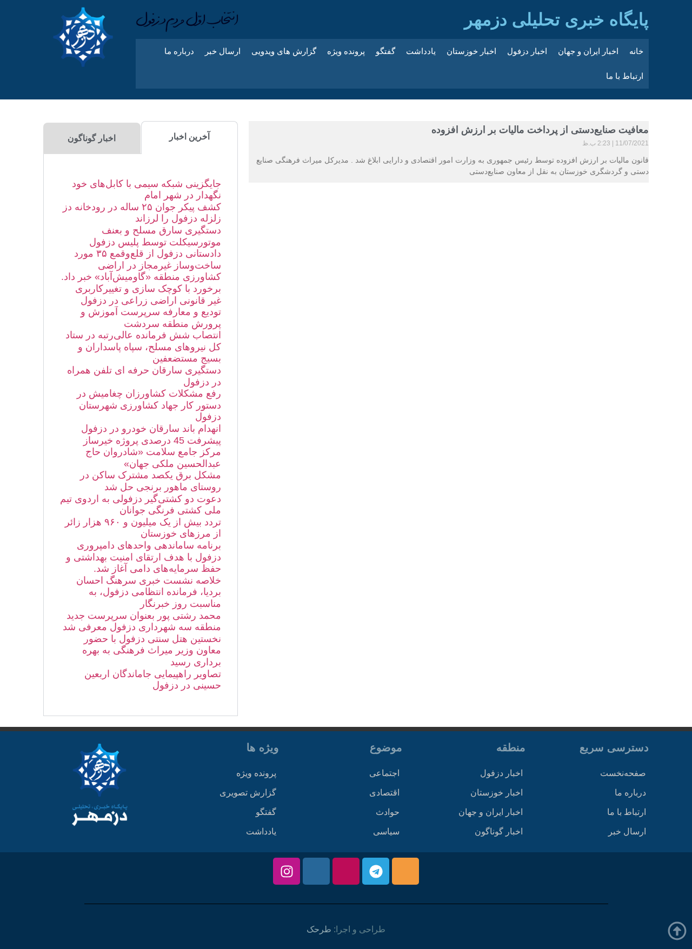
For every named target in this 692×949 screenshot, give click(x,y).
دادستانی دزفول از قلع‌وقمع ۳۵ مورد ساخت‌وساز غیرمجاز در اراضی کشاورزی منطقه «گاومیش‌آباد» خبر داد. (141, 265)
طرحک (319, 929)
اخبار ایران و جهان (588, 51)
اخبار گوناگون (499, 831)
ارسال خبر (223, 51)
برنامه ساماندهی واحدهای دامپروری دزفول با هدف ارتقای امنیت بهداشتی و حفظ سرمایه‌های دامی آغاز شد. (143, 557)
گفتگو (385, 51)
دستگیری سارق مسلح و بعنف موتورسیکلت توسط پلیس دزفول (155, 236)
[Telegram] (375, 871)
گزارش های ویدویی (283, 51)
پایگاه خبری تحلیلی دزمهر (556, 19)
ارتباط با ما (624, 76)
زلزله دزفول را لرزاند (178, 218)
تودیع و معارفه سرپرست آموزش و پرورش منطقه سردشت (151, 317)
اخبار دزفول (527, 51)
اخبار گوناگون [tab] (92, 138)
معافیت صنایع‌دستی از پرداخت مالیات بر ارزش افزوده (540, 129)
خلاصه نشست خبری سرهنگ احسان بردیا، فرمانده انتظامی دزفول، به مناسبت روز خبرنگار (148, 592)
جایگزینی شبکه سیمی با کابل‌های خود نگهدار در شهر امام (146, 189)
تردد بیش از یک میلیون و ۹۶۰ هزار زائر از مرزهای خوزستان (143, 528)
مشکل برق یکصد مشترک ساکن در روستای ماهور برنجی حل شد (150, 481)
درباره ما (179, 51)
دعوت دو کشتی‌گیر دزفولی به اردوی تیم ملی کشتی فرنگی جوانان (140, 504)
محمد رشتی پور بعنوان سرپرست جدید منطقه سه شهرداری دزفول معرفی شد (142, 621)
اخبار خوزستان (471, 51)
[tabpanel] (140, 435)
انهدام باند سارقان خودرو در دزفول (151, 428)
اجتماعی (384, 773)
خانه (636, 51)
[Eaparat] (346, 871)
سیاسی (386, 831)
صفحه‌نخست (623, 773)
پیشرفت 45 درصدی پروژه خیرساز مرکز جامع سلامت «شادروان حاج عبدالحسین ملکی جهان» (152, 452)
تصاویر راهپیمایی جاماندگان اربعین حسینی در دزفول (152, 680)
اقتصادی (384, 792)
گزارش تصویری (247, 792)
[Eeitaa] (405, 871)
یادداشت (421, 51)
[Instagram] (286, 871)
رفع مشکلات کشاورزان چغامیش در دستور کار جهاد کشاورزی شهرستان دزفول (149, 405)
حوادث (388, 812)
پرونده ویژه (346, 51)
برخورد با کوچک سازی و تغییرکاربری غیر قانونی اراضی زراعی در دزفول (148, 294)
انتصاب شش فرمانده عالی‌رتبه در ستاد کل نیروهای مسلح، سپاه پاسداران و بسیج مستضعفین (143, 347)
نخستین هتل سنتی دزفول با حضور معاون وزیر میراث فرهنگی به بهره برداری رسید (151, 650)
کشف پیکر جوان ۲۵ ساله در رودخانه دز (142, 207)
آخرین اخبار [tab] (189, 136)
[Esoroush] (316, 871)
